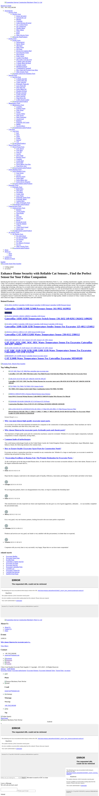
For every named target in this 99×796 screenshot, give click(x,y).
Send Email (4, 718)
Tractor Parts (60, 670)
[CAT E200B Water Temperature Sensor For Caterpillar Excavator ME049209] (26, 356)
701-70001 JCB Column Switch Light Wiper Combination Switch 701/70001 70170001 (36, 389)
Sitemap (3, 669)
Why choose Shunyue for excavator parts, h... (16, 642)
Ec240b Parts (10, 560)
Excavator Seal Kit (12, 565)
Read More (8, 313)
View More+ (5, 646)
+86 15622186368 (10, 705)
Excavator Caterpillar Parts (14, 567)
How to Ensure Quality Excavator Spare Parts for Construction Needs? (33, 449)
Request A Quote (6, 5)
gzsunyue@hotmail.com (12, 655)
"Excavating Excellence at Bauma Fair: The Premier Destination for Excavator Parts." (39, 458)
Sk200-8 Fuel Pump (12, 574)
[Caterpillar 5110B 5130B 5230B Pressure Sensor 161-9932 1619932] (38, 305)
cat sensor (67, 670)
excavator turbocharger (19, 670)
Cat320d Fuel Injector (12, 572)
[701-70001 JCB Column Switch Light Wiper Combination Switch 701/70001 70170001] (26, 386)
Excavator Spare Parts (13, 558)
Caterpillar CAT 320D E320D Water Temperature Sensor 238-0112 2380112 (42, 334)
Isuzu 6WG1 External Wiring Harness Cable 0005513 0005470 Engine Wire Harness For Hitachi (39, 396)
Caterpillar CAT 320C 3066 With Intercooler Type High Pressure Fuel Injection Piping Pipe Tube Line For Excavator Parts (48, 374)
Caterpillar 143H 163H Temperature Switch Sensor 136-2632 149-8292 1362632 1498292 (48, 318)
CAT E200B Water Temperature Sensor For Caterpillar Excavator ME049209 (43, 358)
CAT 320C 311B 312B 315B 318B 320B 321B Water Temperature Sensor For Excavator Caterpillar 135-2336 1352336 (48, 351)
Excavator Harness (32, 670)
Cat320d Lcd (10, 568)
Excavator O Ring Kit (13, 570)
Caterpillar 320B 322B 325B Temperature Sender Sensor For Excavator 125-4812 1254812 (49, 326)
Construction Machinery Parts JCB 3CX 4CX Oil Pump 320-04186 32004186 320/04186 (36, 404)
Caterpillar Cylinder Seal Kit (14, 561)
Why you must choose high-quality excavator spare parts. (27, 421)
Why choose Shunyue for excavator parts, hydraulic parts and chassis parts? (35, 430)
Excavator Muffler (11, 556)
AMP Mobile (11, 669)
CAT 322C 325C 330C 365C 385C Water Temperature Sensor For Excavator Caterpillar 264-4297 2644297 (48, 343)
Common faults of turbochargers (18, 439)
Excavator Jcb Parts (12, 563)
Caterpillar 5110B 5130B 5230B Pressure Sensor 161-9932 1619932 (38, 308)
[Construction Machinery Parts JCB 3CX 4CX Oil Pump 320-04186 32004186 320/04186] (29, 401)
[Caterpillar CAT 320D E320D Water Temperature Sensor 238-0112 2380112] (25, 332)
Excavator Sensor (6, 670)
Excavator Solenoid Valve (47, 670)
